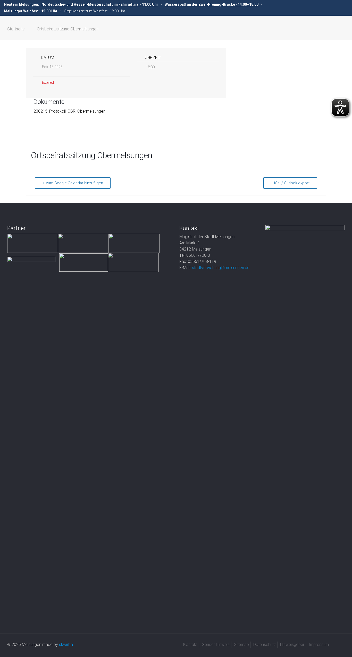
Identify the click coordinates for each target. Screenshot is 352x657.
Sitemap (241, 644)
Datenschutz (264, 644)
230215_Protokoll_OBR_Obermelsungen (69, 111)
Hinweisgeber (292, 644)
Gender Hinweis (216, 644)
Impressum (319, 644)
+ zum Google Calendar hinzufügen (73, 183)
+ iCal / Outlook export (290, 183)
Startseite (16, 29)
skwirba (66, 644)
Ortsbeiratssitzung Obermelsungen (67, 29)
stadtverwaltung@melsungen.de (220, 267)
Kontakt (190, 644)
